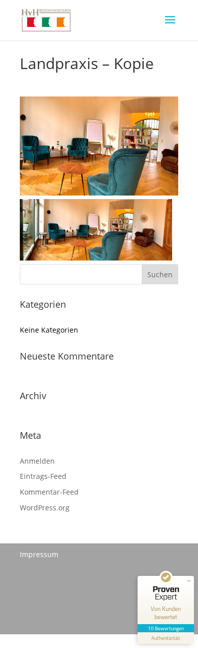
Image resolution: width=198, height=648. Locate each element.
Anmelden (37, 461)
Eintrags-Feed (43, 476)
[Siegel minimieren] (189, 581)
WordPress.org (45, 507)
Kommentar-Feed (49, 492)
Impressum (39, 554)
